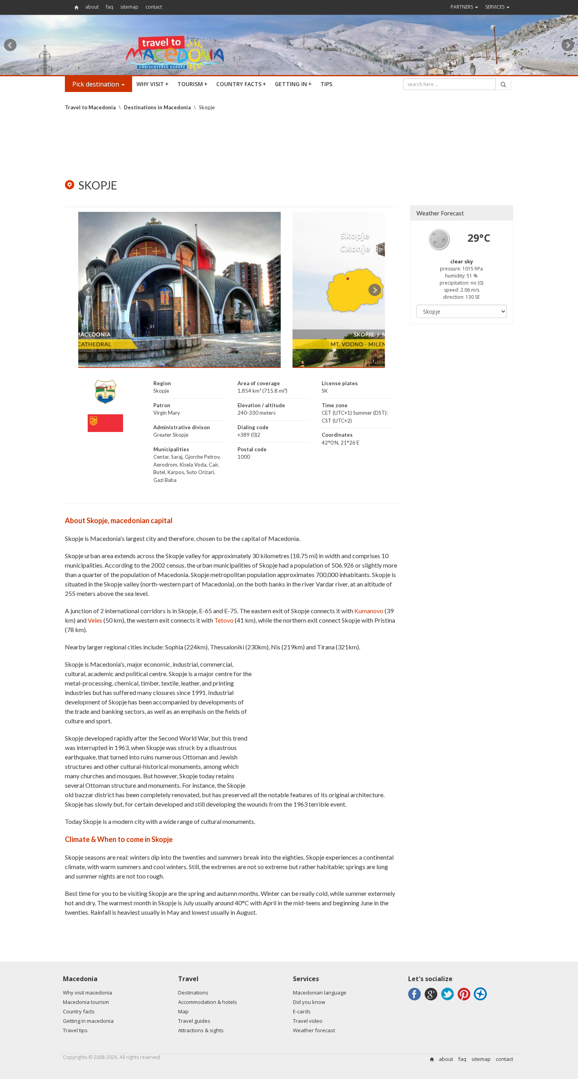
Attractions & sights (201, 1030)
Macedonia (80, 978)
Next (567, 45)
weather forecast (440, 213)
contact (153, 7)
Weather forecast (314, 1030)
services (495, 7)
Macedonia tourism (86, 1001)
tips (326, 84)
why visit (152, 84)
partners (462, 7)
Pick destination (96, 84)
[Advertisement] (289, 145)
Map (183, 1011)
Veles (95, 620)
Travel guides (194, 1020)
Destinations (193, 992)
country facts (241, 84)
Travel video (307, 1020)
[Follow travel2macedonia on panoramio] (481, 1000)
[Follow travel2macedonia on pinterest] (465, 1000)
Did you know (309, 1001)
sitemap (129, 7)
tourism (192, 84)
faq (109, 7)
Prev (10, 45)
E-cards (302, 1011)
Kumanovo (368, 610)
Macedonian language (319, 992)
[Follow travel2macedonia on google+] (432, 1000)
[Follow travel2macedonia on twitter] (449, 1000)
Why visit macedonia (87, 992)
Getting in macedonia (88, 1020)
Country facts (79, 1011)
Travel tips (75, 1030)
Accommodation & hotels (207, 1001)
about (92, 7)
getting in (293, 84)
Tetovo (224, 620)
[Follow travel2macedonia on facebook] (415, 1000)
